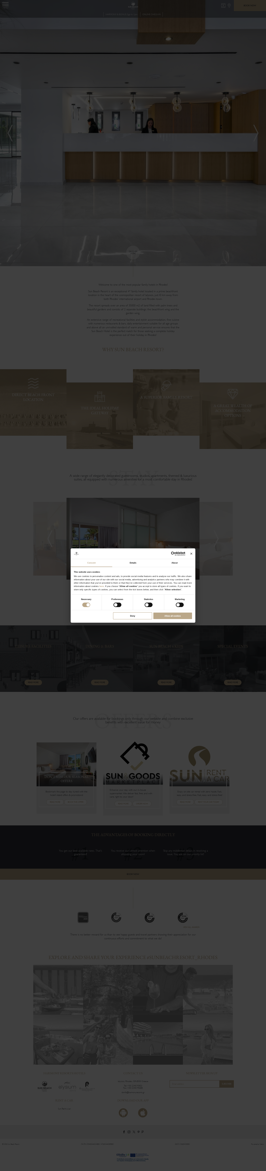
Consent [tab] (91, 563)
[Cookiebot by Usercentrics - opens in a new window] (173, 554)
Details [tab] (133, 563)
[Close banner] (191, 554)
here (101, 586)
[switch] (117, 604)
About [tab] (175, 563)
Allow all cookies (172, 616)
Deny (132, 616)
